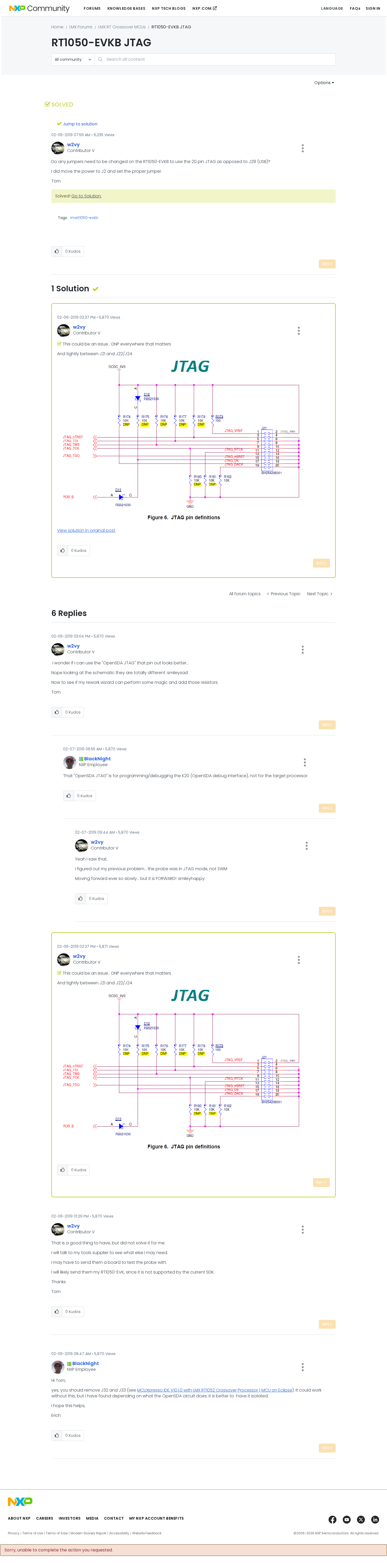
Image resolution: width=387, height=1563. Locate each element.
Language (332, 8)
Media (92, 1518)
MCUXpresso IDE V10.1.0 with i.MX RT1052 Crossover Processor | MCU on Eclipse (214, 1390)
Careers (44, 1518)
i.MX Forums (80, 27)
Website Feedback (146, 1533)
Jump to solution (80, 124)
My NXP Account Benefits (156, 1518)
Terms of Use (32, 1533)
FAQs (355, 8)
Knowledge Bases (126, 8)
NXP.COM (202, 8)
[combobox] (215, 59)
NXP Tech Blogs (169, 8)
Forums (92, 8)
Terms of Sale (57, 1533)
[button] (302, 148)
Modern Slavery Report (88, 1533)
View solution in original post (86, 530)
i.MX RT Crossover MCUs (122, 27)
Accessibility (119, 1533)
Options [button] (322, 83)
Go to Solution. (86, 196)
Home (57, 27)
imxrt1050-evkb (84, 217)
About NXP (19, 1518)
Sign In (373, 8)
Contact (114, 1518)
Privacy (13, 1533)
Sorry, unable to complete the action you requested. (58, 1550)
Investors (70, 1518)
